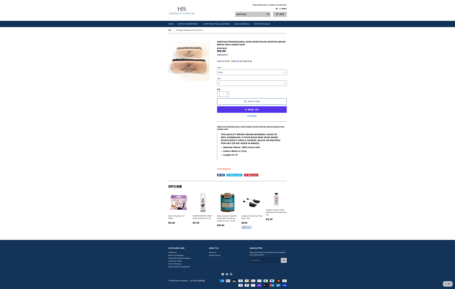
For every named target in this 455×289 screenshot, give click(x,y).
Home (171, 24)
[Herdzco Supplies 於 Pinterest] (227, 275)
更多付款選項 (252, 116)
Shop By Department (188, 24)
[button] (222, 48)
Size (219, 79)
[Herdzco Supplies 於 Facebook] (223, 275)
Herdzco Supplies (181, 281)
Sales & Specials (242, 24)
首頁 (169, 30)
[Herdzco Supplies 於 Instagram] (231, 275)
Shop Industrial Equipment (216, 24)
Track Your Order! (175, 261)
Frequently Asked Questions (179, 258)
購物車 (281, 14)
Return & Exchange (175, 255)
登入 (277, 9)
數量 (218, 89)
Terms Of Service (175, 264)
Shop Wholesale (262, 24)
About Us (212, 252)
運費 (226, 55)
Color (219, 68)
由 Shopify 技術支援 (197, 281)
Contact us (172, 252)
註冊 (283, 260)
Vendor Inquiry (215, 255)
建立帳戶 (284, 9)
